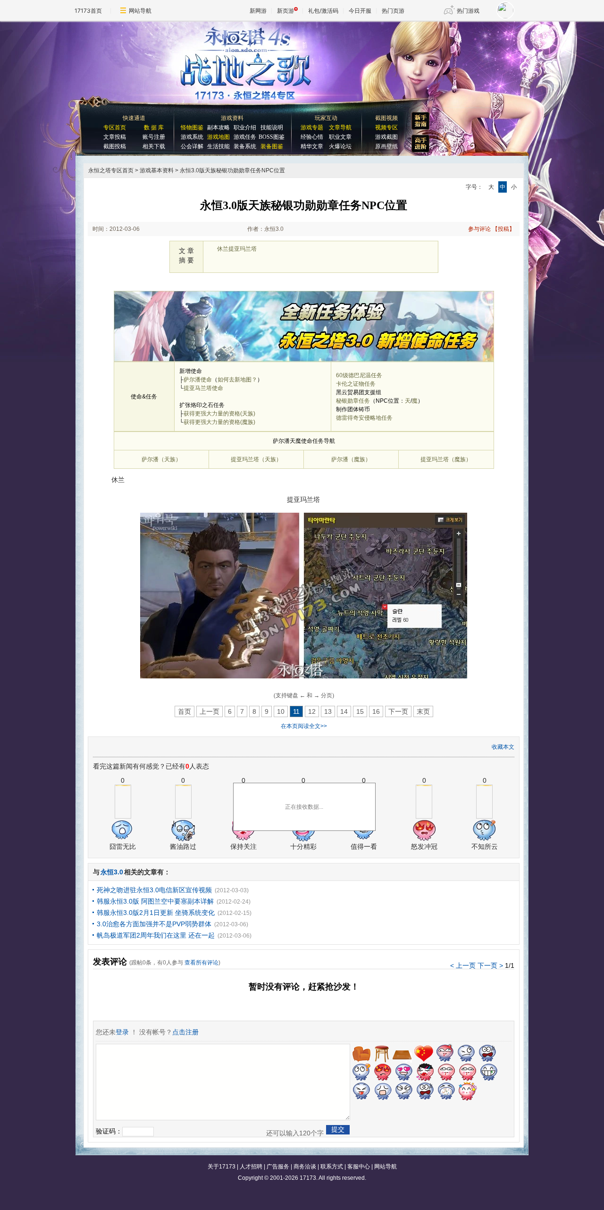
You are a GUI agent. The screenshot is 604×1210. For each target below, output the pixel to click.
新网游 (258, 10)
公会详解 (192, 146)
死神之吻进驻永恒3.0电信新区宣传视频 (154, 890)
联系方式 (331, 1166)
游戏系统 (192, 137)
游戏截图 (386, 137)
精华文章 (312, 146)
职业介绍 (245, 127)
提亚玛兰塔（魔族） (445, 459)
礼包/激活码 (323, 10)
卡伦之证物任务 (356, 384)
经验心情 (312, 137)
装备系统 (245, 146)
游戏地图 (218, 137)
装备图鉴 (271, 146)
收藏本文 (503, 747)
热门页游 (393, 10)
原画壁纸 (386, 146)
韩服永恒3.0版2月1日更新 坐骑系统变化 (156, 912)
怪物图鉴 (192, 127)
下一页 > (490, 965)
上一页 (209, 711)
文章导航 (340, 127)
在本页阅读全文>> (304, 726)
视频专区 (386, 127)
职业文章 (340, 137)
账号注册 (154, 137)
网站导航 (140, 10)
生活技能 (218, 146)
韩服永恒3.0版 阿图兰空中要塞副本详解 (155, 901)
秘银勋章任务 (353, 401)
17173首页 (88, 10)
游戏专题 (312, 127)
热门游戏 (468, 10)
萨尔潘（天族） (161, 459)
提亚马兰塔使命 (203, 388)
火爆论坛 (340, 146)
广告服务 (278, 1166)
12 (312, 711)
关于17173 (221, 1166)
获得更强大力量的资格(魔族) (219, 422)
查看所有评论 (201, 962)
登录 (122, 1032)
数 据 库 (154, 127)
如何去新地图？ (237, 379)
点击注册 (185, 1032)
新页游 (285, 10)
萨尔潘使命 (198, 379)
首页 (184, 711)
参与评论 (479, 229)
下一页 (398, 711)
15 (360, 711)
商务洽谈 (305, 1166)
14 (344, 711)
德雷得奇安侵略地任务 (364, 418)
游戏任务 (245, 137)
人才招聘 (251, 1166)
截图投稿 (114, 146)
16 (376, 711)
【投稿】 (503, 229)
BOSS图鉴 (272, 137)
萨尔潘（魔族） (351, 459)
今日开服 (360, 10)
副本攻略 (218, 127)
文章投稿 (114, 137)
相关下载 (154, 146)
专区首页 (114, 127)
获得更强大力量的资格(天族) (219, 413)
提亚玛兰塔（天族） (256, 459)
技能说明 (271, 127)
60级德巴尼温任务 (359, 375)
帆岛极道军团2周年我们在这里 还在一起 (156, 935)
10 (281, 711)
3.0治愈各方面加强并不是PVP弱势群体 (154, 924)
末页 (423, 711)
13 (328, 711)
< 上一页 (463, 965)
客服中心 (358, 1166)
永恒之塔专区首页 (111, 170)
